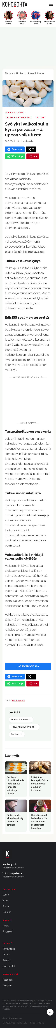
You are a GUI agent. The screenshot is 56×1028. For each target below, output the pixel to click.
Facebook (7, 980)
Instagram (7, 985)
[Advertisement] (28, 400)
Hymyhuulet (8, 966)
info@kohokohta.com (13, 867)
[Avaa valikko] (51, 4)
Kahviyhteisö (8, 949)
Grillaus (6, 954)
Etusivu (9, 73)
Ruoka (5, 906)
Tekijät (5, 925)
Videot (5, 900)
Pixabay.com (18, 700)
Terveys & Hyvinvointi (18, 117)
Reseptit (6, 960)
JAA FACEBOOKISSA (28, 666)
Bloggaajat (7, 931)
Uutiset (20, 73)
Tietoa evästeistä (37, 1023)
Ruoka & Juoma (36, 73)
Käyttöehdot (22, 1023)
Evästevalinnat (8, 1023)
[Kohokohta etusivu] (14, 4)
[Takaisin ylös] (50, 1012)
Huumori (6, 912)
